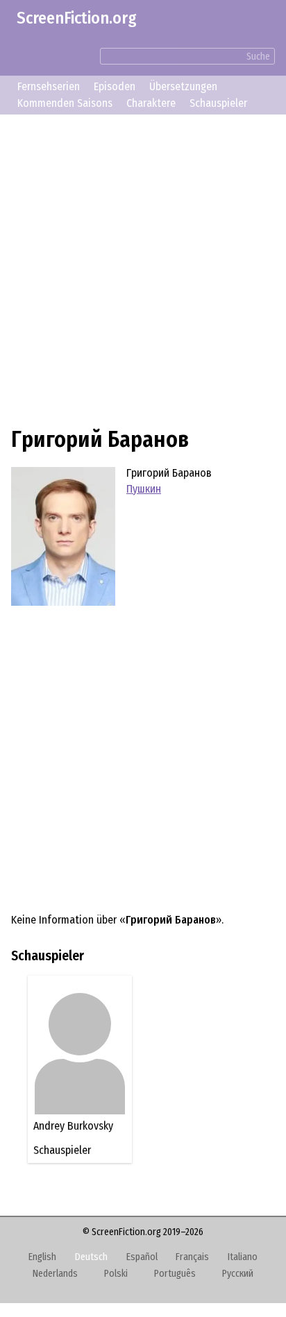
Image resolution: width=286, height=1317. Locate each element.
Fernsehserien (48, 86)
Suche (258, 56)
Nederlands (55, 1274)
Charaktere (151, 103)
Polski (116, 1274)
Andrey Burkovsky (79, 1125)
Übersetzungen (183, 86)
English (42, 1257)
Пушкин (143, 488)
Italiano (243, 1257)
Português (175, 1274)
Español (142, 1257)
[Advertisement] (143, 268)
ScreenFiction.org (77, 18)
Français (192, 1257)
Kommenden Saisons (64, 103)
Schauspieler (218, 103)
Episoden (114, 86)
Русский (237, 1274)
